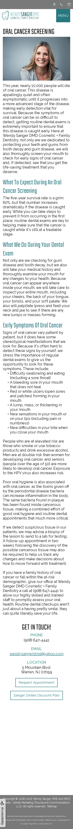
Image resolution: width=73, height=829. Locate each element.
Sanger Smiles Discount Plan (37, 695)
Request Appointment (36, 682)
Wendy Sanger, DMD (45, 798)
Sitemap (52, 806)
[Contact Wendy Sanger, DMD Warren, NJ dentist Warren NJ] (54, 4)
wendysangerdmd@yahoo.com (36, 653)
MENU (63, 16)
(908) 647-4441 (36, 640)
